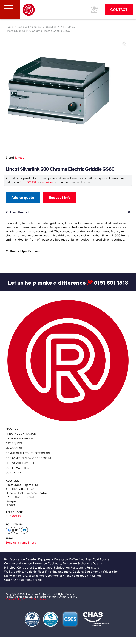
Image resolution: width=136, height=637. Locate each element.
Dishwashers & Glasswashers (24, 576)
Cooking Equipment (29, 26)
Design (97, 563)
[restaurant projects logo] (28, 10)
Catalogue (61, 559)
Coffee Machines (17, 467)
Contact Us (14, 472)
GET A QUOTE (14, 443)
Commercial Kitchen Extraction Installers (73, 576)
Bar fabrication (14, 559)
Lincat (19, 157)
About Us (12, 428)
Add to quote (22, 197)
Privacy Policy (14, 599)
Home (9, 26)
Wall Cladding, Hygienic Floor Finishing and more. (38, 571)
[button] (124, 44)
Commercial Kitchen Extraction (28, 453)
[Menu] (8, 8)
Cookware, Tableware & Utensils (28, 458)
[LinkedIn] (24, 530)
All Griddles (68, 26)
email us (47, 182)
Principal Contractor (21, 433)
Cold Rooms (101, 559)
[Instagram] (16, 530)
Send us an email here (21, 542)
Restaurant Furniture (20, 462)
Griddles (51, 26)
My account (14, 448)
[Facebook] (9, 530)
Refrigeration (109, 571)
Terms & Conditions (34, 599)
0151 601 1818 (29, 182)
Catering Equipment (19, 438)
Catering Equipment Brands (23, 580)
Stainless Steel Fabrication (51, 567)
